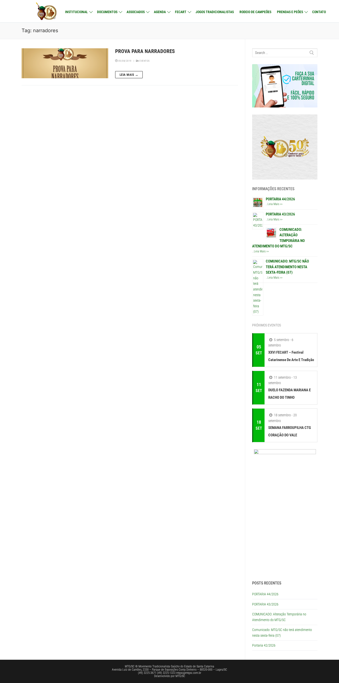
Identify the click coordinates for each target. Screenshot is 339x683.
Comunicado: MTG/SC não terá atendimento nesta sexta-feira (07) (287, 267)
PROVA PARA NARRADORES (145, 51)
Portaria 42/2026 (263, 645)
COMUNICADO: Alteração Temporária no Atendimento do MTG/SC (279, 617)
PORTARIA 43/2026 (280, 214)
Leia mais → (129, 75)
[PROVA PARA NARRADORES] (65, 63)
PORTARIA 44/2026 (280, 199)
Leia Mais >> (275, 204)
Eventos (144, 60)
